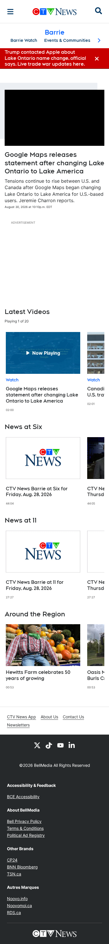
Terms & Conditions (25, 828)
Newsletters (18, 724)
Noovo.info (17, 898)
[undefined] (43, 372)
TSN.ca (14, 873)
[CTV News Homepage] (54, 11)
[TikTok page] (48, 745)
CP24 (12, 859)
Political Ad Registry (26, 835)
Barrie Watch (23, 40)
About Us (49, 716)
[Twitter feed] (37, 745)
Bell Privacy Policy (24, 821)
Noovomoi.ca (19, 905)
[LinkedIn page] (72, 745)
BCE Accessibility (23, 796)
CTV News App (21, 716)
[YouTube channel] (60, 745)
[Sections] (10, 11)
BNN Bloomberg (22, 866)
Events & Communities (67, 40)
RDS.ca (14, 912)
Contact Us (73, 716)
